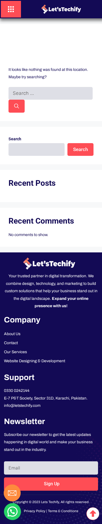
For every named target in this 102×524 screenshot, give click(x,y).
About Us (12, 334)
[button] (12, 511)
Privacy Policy (34, 511)
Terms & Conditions (63, 511)
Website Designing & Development (34, 361)
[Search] (16, 106)
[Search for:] (50, 93)
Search (14, 139)
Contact (11, 343)
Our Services (15, 352)
